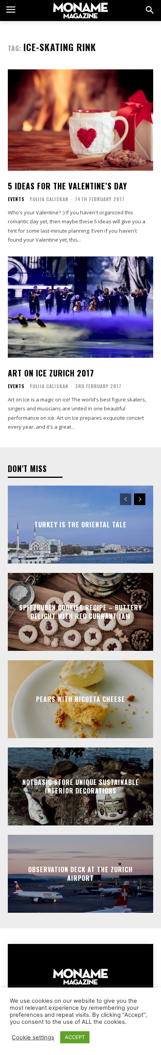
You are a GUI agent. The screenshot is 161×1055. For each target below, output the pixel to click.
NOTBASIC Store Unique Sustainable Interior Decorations (80, 786)
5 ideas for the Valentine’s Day (67, 186)
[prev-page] (125, 499)
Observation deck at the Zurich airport (80, 873)
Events (16, 199)
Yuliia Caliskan (49, 199)
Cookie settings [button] (33, 1037)
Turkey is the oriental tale (80, 524)
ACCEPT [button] (75, 1037)
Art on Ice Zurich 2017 (51, 373)
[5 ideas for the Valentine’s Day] (80, 120)
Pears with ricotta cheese (80, 698)
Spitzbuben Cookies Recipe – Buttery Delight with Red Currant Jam (80, 611)
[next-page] (139, 499)
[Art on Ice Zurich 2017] (80, 307)
